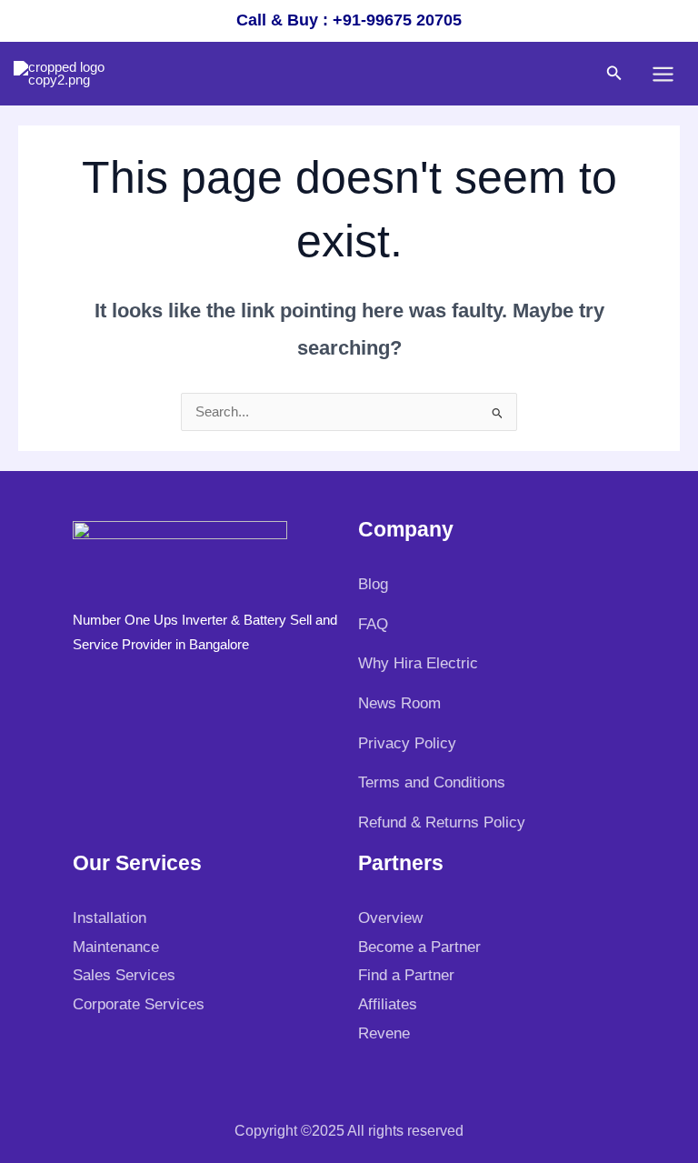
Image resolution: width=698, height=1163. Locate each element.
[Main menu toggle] (663, 74)
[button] (614, 73)
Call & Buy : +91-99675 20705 (349, 20)
